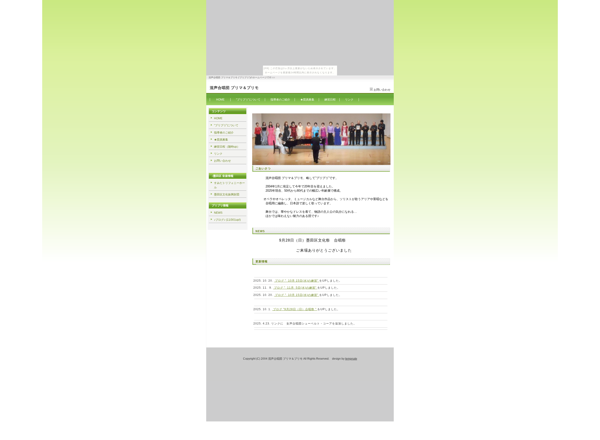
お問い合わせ (382, 89)
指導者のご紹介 (280, 99)
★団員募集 (307, 99)
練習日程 (330, 99)
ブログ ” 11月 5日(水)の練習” (295, 287)
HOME (220, 99)
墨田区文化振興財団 (226, 194)
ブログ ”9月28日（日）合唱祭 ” (294, 309)
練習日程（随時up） (227, 146)
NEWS (218, 212)
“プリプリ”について (248, 99)
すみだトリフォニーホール (229, 185)
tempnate (351, 358)
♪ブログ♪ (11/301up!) (227, 219)
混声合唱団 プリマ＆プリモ (234, 88)
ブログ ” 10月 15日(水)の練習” (296, 280)
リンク (349, 99)
